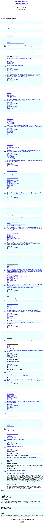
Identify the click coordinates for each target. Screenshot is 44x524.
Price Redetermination (11, 280)
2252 (8, 109)
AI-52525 (5, 113)
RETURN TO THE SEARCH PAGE (22, 3)
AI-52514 (5, 32)
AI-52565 (5, 228)
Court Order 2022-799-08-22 (12, 365)
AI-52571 (5, 341)
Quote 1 (8, 346)
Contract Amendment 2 (11, 249)
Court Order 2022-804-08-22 (12, 416)
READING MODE (25, 1)
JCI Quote (9, 94)
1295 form (9, 307)
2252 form (9, 308)
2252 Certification (10, 95)
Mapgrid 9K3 (9, 399)
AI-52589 (5, 447)
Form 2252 (9, 188)
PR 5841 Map (10, 407)
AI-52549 (5, 351)
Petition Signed (10, 408)
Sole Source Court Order (12, 108)
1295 (8, 110)
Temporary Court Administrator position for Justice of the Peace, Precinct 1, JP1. (22, 412)
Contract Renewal (10, 316)
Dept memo (9, 305)
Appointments (10, 28)
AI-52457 (5, 174)
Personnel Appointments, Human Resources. (15, 439)
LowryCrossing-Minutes (11, 395)
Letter (8, 306)
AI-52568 (5, 151)
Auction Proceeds (10, 426)
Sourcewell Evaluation (11, 96)
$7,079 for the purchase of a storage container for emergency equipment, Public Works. (24, 340)
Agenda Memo (10, 355)
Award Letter (9, 81)
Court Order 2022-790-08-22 (12, 261)
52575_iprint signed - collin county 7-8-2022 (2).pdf (17, 276)
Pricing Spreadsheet (11, 237)
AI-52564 (5, 402)
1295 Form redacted (11, 123)
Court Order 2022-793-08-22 (12, 304)
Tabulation (9, 93)
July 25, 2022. (10, 371)
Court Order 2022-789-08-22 (12, 247)
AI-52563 (5, 256)
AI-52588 (5, 440)
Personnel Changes (11, 451)
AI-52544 (5, 217)
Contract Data (10, 119)
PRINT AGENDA (18, 1)
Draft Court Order (10, 62)
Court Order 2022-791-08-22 (12, 275)
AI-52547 (5, 420)
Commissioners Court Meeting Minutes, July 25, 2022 (17, 375)
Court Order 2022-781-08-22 (12, 154)
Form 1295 (9, 239)
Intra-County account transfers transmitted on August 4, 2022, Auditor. (20, 38)
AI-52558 (5, 243)
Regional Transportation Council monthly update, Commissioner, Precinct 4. (21, 457)
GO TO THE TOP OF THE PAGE (28, 519)
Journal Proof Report (11, 348)
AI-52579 (5, 285)
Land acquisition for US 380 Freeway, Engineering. (17, 470)
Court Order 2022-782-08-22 (12, 165)
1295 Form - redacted (11, 158)
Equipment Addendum (11, 181)
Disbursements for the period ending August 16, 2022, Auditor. (19, 58)
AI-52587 (5, 24)
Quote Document (10, 156)
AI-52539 (5, 139)
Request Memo (10, 393)
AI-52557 (5, 66)
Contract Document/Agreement (13, 147)
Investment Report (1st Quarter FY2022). (15, 361)
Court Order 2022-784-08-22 (12, 197)
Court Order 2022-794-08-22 (12, 314)
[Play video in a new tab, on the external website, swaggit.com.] (8, 56)
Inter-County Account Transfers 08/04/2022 (15, 43)
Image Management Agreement (13, 180)
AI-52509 (5, 46)
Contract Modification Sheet (12, 264)
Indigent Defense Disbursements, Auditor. (15, 65)
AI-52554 (5, 38)
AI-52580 (5, 332)
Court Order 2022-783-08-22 (12, 178)
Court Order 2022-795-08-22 (12, 326)
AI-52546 (5, 429)
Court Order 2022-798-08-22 (12, 354)
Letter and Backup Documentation (13, 238)
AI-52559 (5, 311)
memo (8, 435)
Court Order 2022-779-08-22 (12, 129)
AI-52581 (5, 372)
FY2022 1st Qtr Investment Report (13, 367)
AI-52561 (5, 388)
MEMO (8, 384)
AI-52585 (5, 86)
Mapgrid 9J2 (9, 398)
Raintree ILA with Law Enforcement (14, 213)
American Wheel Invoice (12, 356)
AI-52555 (5, 301)
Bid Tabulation (10, 120)
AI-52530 (5, 208)
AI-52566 (5, 202)
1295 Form (9, 187)
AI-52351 (5, 413)
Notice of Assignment (11, 184)
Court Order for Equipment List (13, 107)
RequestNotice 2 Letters (12, 397)
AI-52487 (5, 100)
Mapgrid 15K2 (10, 410)
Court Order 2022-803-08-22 (12, 405)
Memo (8, 42)
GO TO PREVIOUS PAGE (15, 519)
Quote (8, 105)
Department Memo (10, 80)
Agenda (8, 461)
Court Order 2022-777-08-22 (12, 103)
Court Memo (9, 104)
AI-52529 (5, 126)
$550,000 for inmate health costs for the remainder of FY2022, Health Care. (21, 331)
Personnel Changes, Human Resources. (15, 446)
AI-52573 (5, 193)
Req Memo (9, 406)
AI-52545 (5, 471)
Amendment (9, 182)
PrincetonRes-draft (10, 396)
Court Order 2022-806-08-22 (12, 434)
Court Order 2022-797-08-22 (12, 344)
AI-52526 (5, 323)
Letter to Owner (10, 409)
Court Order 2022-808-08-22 (12, 450)
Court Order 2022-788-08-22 (12, 233)
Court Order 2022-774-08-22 (12, 69)
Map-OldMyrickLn (10, 394)
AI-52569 (5, 161)
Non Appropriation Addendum (13, 183)
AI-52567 (5, 75)
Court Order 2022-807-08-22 (12, 443)
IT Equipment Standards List (12, 106)
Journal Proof (9, 97)
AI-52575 (5, 270)
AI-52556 (5, 59)
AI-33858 (5, 458)
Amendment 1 (10, 235)
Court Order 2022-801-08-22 (12, 383)
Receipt (8, 328)
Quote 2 (8, 347)
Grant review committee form (12, 437)
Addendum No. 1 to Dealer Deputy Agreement (16, 224)
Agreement (9, 82)
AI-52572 (5, 362)
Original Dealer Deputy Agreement (13, 225)
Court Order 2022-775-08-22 (12, 79)
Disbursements (10, 36)
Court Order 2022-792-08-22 (12, 290)
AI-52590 (5, 380)
